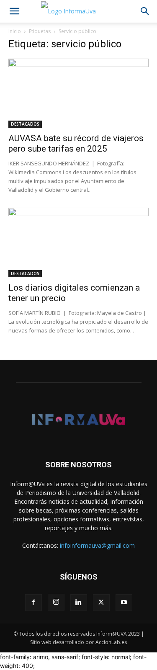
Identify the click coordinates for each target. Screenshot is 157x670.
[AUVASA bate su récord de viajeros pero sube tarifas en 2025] (78, 93)
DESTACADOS (25, 124)
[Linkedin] (78, 602)
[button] (14, 11)
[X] (101, 602)
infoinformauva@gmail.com (97, 545)
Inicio (14, 31)
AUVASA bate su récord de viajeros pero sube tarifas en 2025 (76, 143)
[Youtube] (124, 602)
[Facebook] (33, 602)
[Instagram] (56, 602)
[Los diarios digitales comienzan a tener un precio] (78, 242)
